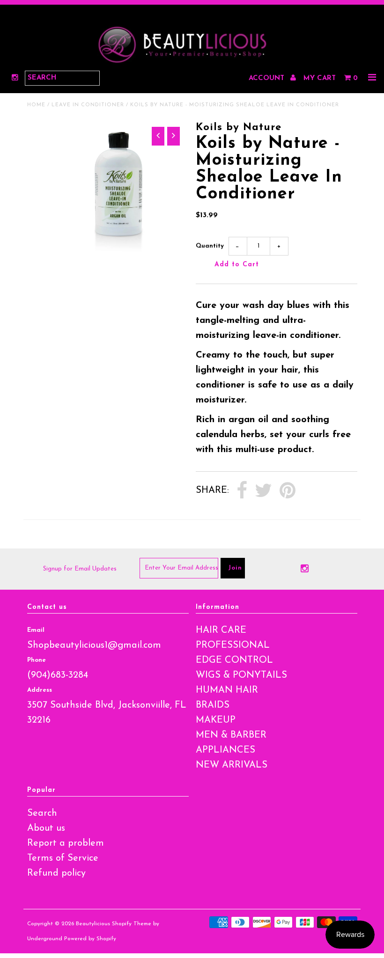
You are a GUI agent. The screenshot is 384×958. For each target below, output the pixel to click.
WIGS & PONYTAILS (241, 675)
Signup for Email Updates (80, 569)
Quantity (210, 246)
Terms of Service (62, 858)
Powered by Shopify (90, 939)
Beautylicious (93, 924)
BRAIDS (212, 705)
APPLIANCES (225, 750)
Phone (36, 660)
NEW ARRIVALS (231, 765)
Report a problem (65, 843)
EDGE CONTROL (234, 660)
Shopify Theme (131, 924)
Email (35, 630)
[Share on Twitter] (263, 491)
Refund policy (56, 873)
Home (36, 105)
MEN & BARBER (231, 735)
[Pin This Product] (287, 491)
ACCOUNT (268, 78)
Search (42, 813)
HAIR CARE (221, 630)
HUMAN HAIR (227, 690)
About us (46, 828)
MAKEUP (216, 720)
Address (39, 690)
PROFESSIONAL (233, 645)
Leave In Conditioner (88, 105)
